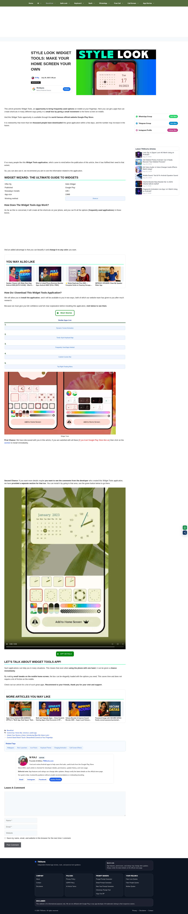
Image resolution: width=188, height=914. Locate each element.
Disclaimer (39, 886)
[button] (64, 313)
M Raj (37, 78)
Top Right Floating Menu (65, 366)
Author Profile (55, 779)
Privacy (134, 910)
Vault (90, 3)
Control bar (10, 733)
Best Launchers (22, 748)
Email (21, 779)
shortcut (26, 733)
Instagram (31, 779)
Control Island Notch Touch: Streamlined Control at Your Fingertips (30, 737)
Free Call (117, 3)
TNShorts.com (48, 761)
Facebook (42, 779)
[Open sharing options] (185, 532)
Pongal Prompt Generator (104, 879)
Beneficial (49, 3)
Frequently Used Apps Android (64, 347)
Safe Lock (63, 3)
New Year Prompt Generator (105, 886)
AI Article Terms (71, 886)
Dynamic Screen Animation (64, 328)
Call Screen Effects (76, 748)
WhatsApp (103, 3)
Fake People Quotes (132, 883)
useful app (33, 733)
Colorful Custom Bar (65, 357)
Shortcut (95, 198)
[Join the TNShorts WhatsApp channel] (185, 527)
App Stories (147, 3)
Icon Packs (33, 748)
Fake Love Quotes (132, 879)
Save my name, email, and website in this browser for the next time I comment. (39, 838)
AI (38, 3)
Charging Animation (60, 748)
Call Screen (132, 3)
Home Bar (18, 733)
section (7, 443)
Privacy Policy (70, 879)
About (38, 879)
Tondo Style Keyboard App (65, 337)
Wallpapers (10, 748)
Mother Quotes (130, 886)
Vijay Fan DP (100, 894)
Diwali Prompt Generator (103, 883)
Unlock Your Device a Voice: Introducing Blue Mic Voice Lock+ (28, 735)
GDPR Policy (70, 883)
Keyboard (77, 3)
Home (31, 3)
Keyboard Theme (45, 748)
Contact (38, 883)
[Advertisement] (65, 22)
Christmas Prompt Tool (103, 890)
